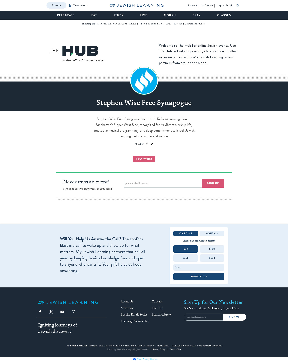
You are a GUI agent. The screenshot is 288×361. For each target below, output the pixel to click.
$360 (186, 258)
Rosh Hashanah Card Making (119, 23)
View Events (144, 158)
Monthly (212, 233)
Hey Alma (190, 345)
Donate (56, 5)
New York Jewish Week (138, 345)
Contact (157, 302)
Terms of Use (175, 349)
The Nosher (162, 345)
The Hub (157, 308)
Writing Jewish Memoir (189, 23)
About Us (127, 302)
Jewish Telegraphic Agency (105, 345)
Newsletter (80, 5)
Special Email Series (134, 315)
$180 (212, 249)
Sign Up (234, 317)
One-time (185, 233)
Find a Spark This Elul (156, 23)
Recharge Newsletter (135, 321)
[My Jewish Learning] (68, 304)
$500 (212, 258)
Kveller (177, 345)
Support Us (199, 276)
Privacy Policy (159, 349)
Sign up (213, 183)
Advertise (127, 308)
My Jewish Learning (210, 345)
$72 (186, 249)
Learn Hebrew (161, 315)
